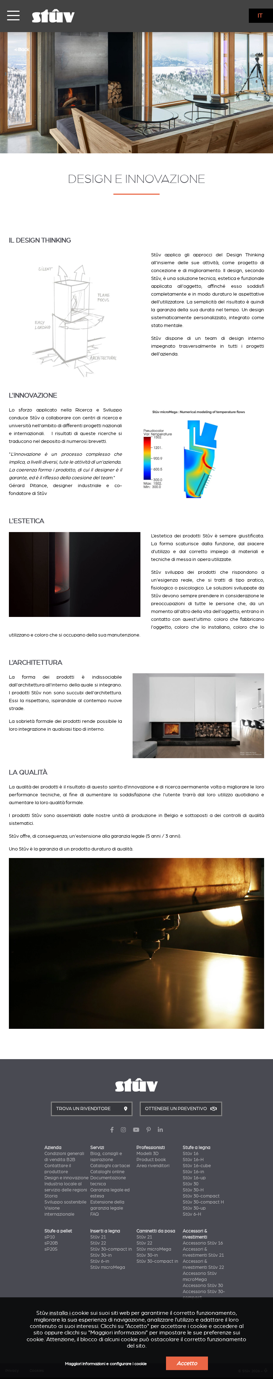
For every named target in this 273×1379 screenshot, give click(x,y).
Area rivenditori (153, 1165)
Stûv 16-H (193, 1159)
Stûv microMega (107, 1267)
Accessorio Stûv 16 (203, 1243)
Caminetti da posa (155, 1231)
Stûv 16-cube (197, 1165)
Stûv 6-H (192, 1214)
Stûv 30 (190, 1183)
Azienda (52, 1147)
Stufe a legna (196, 1147)
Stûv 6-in (99, 1261)
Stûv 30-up (194, 1208)
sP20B (51, 1243)
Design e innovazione (66, 1177)
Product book (151, 1159)
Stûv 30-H (193, 1190)
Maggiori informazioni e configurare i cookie (106, 1364)
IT (260, 15)
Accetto (187, 1363)
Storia (51, 1196)
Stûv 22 (98, 1243)
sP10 (49, 1237)
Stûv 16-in (193, 1171)
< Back (21, 49)
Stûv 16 (190, 1153)
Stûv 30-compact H (203, 1202)
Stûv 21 (98, 1237)
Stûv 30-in (101, 1255)
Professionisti (150, 1147)
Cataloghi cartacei (110, 1165)
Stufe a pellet (58, 1231)
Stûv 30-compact (201, 1196)
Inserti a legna (105, 1231)
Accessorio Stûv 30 (203, 1285)
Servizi (97, 1147)
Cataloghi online (107, 1171)
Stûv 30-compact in (111, 1249)
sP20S (51, 1249)
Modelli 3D (147, 1153)
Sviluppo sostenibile (65, 1202)
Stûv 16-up (194, 1177)
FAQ (94, 1214)
